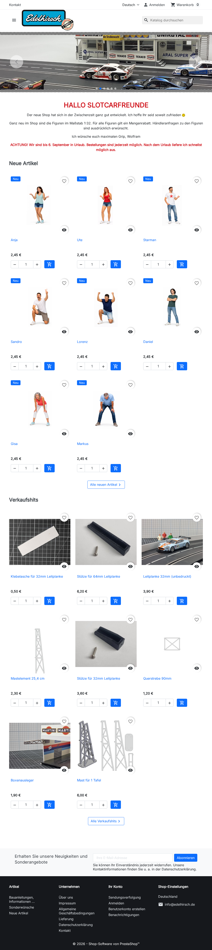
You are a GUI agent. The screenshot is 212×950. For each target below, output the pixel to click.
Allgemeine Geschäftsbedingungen (76, 911)
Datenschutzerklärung (76, 925)
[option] (106, 62)
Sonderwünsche (21, 907)
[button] (154, 5)
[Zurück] (16, 61)
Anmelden (116, 903)
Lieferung (66, 919)
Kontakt (15, 5)
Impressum (67, 903)
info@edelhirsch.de (180, 904)
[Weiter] (195, 61)
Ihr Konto (115, 886)
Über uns (66, 897)
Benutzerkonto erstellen (126, 909)
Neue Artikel (18, 913)
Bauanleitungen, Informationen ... (22, 899)
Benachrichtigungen (123, 915)
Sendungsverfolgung (124, 897)
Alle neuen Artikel (106, 484)
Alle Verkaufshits (106, 821)
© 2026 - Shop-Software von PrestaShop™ (106, 944)
